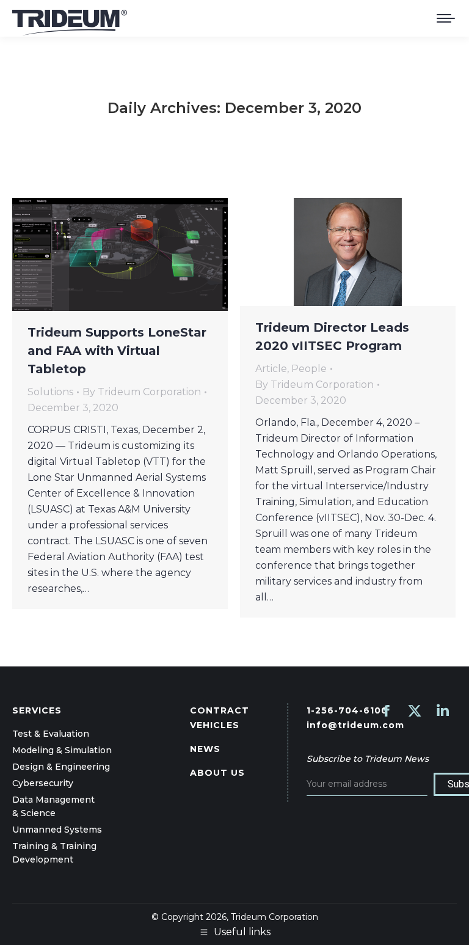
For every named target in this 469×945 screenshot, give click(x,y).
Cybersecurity (42, 783)
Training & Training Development (54, 853)
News (205, 748)
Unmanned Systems (57, 829)
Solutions (50, 392)
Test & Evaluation (50, 733)
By (141, 392)
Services (37, 710)
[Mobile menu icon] (446, 18)
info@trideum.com (355, 725)
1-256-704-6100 (347, 710)
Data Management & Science (53, 806)
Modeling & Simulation (62, 750)
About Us (217, 772)
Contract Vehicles (219, 718)
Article (271, 368)
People (309, 368)
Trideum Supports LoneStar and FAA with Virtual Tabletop (116, 350)
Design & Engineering (61, 766)
